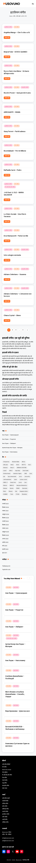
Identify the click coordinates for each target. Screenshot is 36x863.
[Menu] (33, 3)
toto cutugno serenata (12, 255)
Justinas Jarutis (23, 479)
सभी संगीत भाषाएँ (6, 798)
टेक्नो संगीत (4, 780)
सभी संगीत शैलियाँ (6, 764)
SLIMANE (5, 494)
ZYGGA (17, 494)
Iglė (4, 476)
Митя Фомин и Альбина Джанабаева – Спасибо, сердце (14, 694)
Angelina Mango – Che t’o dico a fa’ (17, 32)
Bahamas (5, 467)
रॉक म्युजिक (4, 772)
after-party (5, 464)
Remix (4, 491)
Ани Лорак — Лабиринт (9, 443)
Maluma (5, 485)
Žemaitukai (24, 494)
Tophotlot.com (6, 569)
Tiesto (11, 494)
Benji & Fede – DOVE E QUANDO (15, 52)
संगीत (14, 16)
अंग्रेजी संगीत (5, 800)
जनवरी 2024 (5, 521)
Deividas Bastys (6, 473)
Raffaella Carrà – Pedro (12, 170)
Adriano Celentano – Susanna (15, 274)
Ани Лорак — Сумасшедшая (10, 435)
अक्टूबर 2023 (5, 531)
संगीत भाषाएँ (18, 16)
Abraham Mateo (15, 461)
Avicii (29, 464)
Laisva (20, 482)
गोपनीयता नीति (26, 860)
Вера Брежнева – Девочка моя (17, 711)
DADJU (10, 470)
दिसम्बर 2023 (5, 524)
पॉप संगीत (16, 27)
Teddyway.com (6, 566)
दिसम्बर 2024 (5, 507)
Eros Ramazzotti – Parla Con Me (16, 236)
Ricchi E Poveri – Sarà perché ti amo (17, 93)
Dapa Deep (17, 470)
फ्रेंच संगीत (4, 806)
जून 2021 (4, 552)
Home (10, 16)
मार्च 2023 (4, 545)
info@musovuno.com (8, 838)
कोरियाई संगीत (5, 809)
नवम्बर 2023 (5, 528)
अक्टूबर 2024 (5, 514)
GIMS (25, 473)
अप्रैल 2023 (5, 542)
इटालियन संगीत (8, 27)
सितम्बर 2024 (5, 517)
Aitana (12, 464)
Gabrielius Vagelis (17, 473)
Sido (16, 491)
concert (4, 470)
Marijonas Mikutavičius (22, 485)
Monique (5, 488)
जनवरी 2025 (5, 503)
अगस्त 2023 (5, 538)
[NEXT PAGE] (27, 330)
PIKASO (18, 488)
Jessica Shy (27, 476)
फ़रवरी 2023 (5, 549)
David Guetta (25, 470)
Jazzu (20, 476)
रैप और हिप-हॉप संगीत (10, 187)
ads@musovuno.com (8, 840)
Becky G (12, 467)
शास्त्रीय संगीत (25, 87)
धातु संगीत (4, 783)
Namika (11, 488)
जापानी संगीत (5, 811)
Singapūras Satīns (24, 491)
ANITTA (23, 464)
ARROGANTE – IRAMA (12, 112)
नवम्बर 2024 (5, 510)
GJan (30, 473)
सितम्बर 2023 (5, 535)
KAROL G (5, 482)
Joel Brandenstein (7, 479)
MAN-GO (12, 485)
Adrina (23, 461)
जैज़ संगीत (4, 777)
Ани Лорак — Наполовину (9, 452)
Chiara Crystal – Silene (12, 315)
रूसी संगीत (15, 587)
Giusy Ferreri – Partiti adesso (14, 131)
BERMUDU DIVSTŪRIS (21, 467)
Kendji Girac (13, 482)
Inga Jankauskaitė (12, 476)
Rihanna (10, 491)
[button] (27, 330)
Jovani (15, 479)
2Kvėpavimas (6, 461)
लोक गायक (4, 788)
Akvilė (17, 464)
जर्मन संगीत (4, 816)
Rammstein (24, 488)
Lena (25, 482)
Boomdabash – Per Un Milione (15, 151)
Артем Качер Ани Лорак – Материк (12, 447)
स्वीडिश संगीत (5, 822)
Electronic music (6, 769)
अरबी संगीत (4, 819)
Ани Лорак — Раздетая (9, 439)
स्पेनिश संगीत (5, 803)
